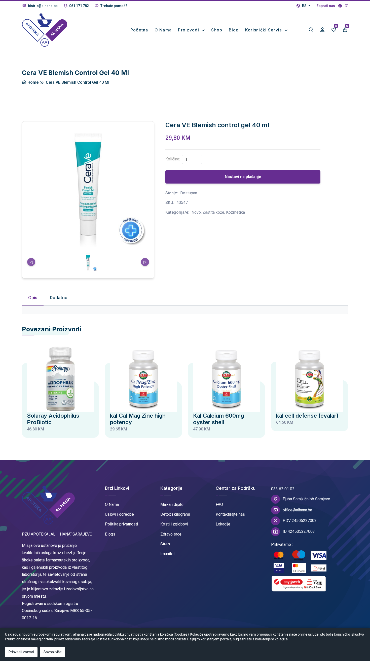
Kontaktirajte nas (230, 514)
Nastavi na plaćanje (243, 176)
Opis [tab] (32, 297)
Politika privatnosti (121, 524)
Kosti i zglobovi (174, 524)
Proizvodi (189, 29)
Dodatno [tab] (58, 297)
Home (32, 82)
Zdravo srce (170, 534)
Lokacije (223, 524)
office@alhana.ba (297, 510)
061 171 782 (78, 6)
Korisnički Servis (264, 29)
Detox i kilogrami (175, 514)
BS (304, 6)
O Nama (112, 504)
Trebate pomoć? (113, 6)
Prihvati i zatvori (21, 652)
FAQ (219, 504)
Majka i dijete (171, 504)
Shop (216, 29)
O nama (163, 29)
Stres (165, 544)
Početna (139, 29)
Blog (234, 29)
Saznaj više (53, 652)
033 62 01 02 (282, 489)
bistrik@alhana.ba (42, 6)
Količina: (172, 159)
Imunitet (167, 553)
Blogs (110, 534)
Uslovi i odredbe (119, 514)
